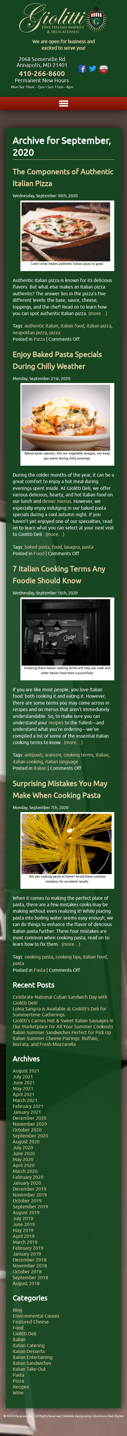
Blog (17, 1310)
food (57, 547)
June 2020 (24, 1153)
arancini (53, 754)
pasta (87, 547)
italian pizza (99, 325)
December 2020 (29, 1118)
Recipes (21, 1386)
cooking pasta (39, 956)
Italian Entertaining (33, 1357)
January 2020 (27, 1183)
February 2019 (28, 1248)
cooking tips (68, 956)
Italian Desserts (29, 1351)
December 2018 (29, 1259)
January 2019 (27, 1253)
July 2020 (23, 1147)
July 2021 (23, 1076)
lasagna (72, 547)
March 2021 (25, 1100)
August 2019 (26, 1212)
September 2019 (30, 1206)
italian (102, 754)
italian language (61, 761)
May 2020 (23, 1159)
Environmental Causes (36, 1315)
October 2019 (27, 1200)
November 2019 (30, 1194)
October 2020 (27, 1129)
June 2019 (24, 1224)
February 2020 (28, 1177)
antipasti (34, 754)
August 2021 (26, 1070)
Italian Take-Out (29, 1369)
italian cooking (28, 761)
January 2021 (27, 1112)
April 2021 (24, 1094)
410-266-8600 (42, 74)
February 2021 (28, 1106)
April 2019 (24, 1236)
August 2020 (26, 1141)
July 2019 (23, 1218)
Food (39, 553)
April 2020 (24, 1165)
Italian (40, 768)
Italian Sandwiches (32, 1363)
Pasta (39, 970)
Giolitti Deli (24, 1333)
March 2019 (25, 1242)
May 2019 (23, 1230)
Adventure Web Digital (107, 1416)
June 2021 (24, 1082)
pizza (54, 332)
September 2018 (30, 1277)
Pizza (39, 339)
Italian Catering (29, 1345)
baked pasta (37, 547)
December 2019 (29, 1188)
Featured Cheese (31, 1321)
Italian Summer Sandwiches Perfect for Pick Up (62, 1032)
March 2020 (25, 1171)
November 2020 (30, 1124)
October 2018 (27, 1271)
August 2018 (26, 1283)
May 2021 (23, 1088)
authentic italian (41, 325)
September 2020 (30, 1135)
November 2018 (30, 1265)
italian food (72, 325)
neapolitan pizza (30, 332)
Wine (18, 1392)
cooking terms (78, 754)
